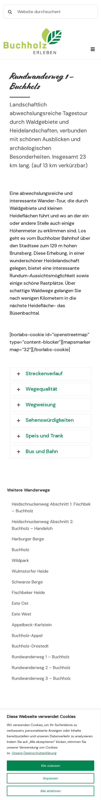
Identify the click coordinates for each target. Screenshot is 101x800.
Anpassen (50, 778)
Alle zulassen (50, 766)
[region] (50, 754)
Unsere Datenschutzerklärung (34, 753)
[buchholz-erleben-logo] (32, 30)
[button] (50, 373)
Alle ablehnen (50, 791)
